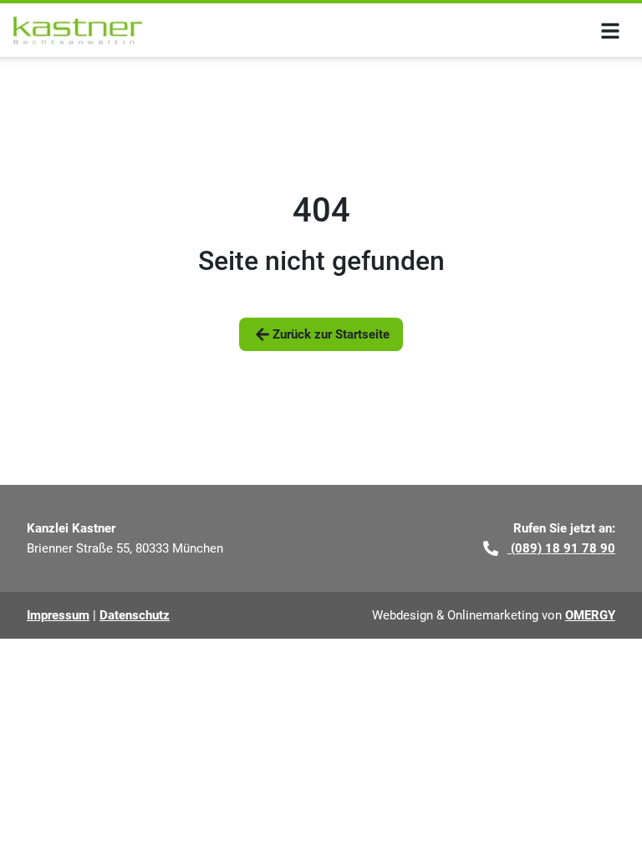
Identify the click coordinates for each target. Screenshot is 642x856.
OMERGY (590, 615)
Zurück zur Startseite (331, 334)
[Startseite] (77, 30)
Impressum (58, 615)
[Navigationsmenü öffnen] (610, 30)
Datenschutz (134, 615)
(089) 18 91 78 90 (561, 548)
